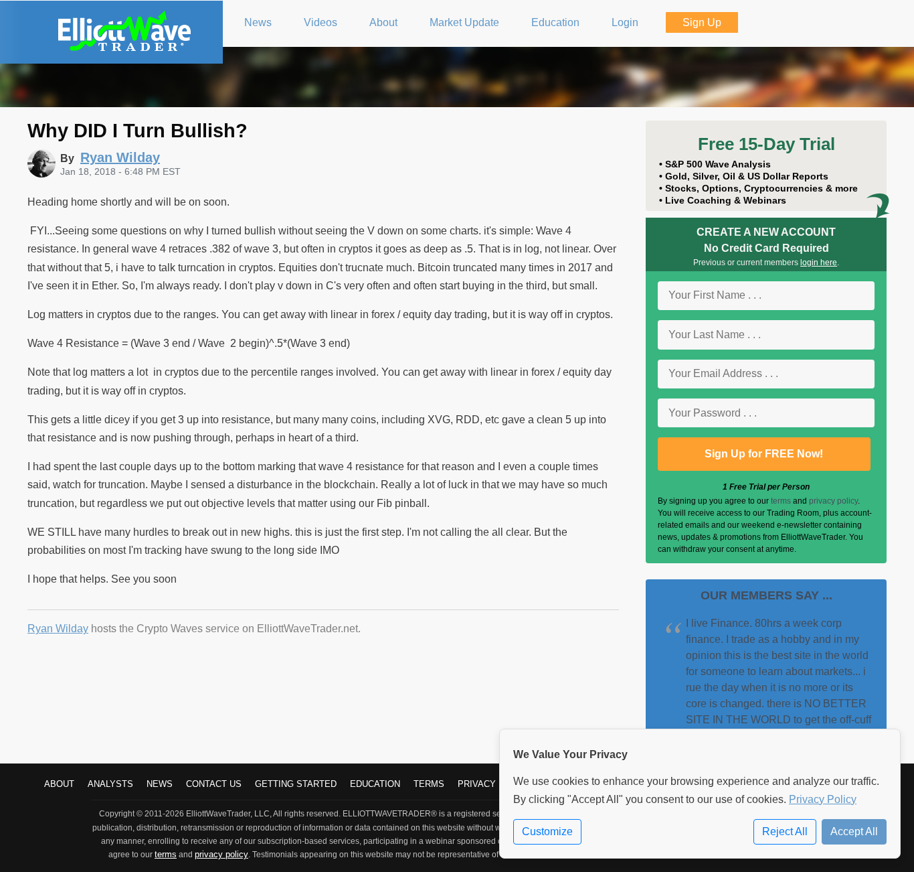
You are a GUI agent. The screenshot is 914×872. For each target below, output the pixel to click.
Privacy (477, 784)
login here (818, 262)
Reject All (785, 831)
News (160, 784)
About (59, 784)
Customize (547, 831)
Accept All (854, 831)
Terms (429, 784)
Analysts (110, 784)
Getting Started (296, 784)
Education (375, 784)
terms (781, 501)
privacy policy (833, 501)
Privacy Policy (822, 799)
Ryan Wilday (57, 628)
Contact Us (214, 784)
